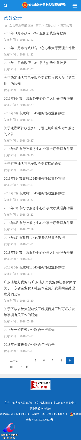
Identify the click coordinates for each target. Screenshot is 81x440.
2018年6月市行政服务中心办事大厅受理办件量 (38, 223)
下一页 (24, 367)
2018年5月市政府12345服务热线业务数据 (34, 267)
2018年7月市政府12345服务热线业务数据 (34, 193)
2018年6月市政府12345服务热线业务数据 (34, 238)
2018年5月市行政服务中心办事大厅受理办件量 (38, 252)
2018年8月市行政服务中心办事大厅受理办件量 (38, 149)
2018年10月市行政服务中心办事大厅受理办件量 (39, 48)
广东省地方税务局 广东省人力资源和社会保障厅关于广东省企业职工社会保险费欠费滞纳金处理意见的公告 (40, 288)
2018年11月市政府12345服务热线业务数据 (35, 33)
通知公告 (66, 25)
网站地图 (46, 408)
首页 (39, 25)
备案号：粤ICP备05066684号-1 (49, 414)
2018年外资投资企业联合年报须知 (29, 330)
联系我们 (35, 408)
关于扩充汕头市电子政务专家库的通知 (32, 164)
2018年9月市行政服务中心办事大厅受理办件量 (38, 98)
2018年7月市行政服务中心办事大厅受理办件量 (38, 208)
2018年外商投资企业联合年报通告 (29, 344)
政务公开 (51, 25)
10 (11, 367)
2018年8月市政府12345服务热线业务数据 (34, 178)
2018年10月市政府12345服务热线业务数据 (35, 63)
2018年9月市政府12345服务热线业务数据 (34, 113)
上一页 (14, 360)
